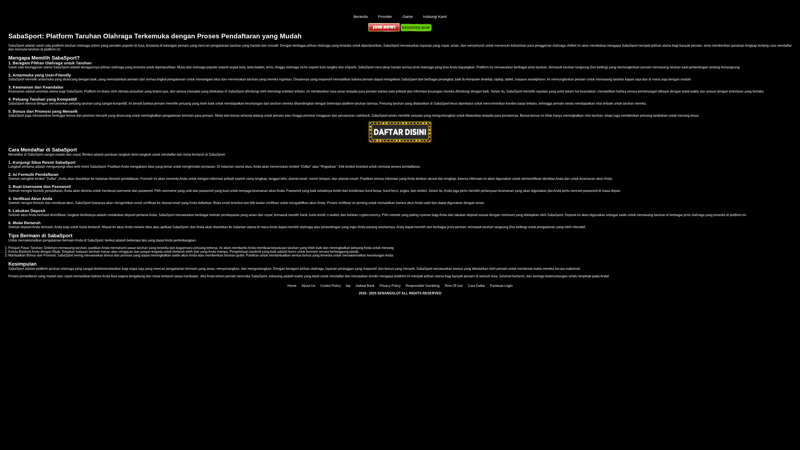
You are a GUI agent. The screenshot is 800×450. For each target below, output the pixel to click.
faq (348, 286)
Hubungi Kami (435, 17)
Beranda (361, 17)
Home (292, 286)
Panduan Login (501, 286)
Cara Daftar (476, 286)
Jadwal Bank (365, 286)
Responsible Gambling (423, 286)
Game (407, 17)
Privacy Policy (390, 286)
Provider (385, 17)
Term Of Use (454, 286)
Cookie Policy (330, 286)
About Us (308, 286)
